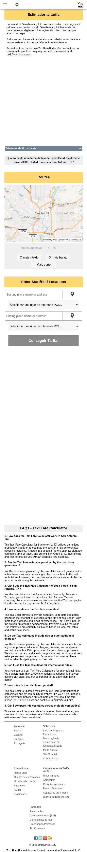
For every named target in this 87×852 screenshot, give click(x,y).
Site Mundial (50, 754)
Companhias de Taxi (41, 819)
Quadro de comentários (27, 777)
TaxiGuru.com (37, 828)
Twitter (17, 789)
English (18, 730)
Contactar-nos (51, 758)
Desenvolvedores (39, 815)
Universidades (51, 775)
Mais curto (44, 264)
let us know (19, 700)
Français (18, 739)
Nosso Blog (20, 772)
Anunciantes (37, 811)
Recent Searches (52, 788)
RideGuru (48, 714)
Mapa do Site (50, 750)
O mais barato (58, 257)
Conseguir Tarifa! (43, 340)
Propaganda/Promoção (42, 824)
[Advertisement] (43, 99)
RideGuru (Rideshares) (56, 797)
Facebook (19, 785)
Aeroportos (49, 780)
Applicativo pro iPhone (55, 792)
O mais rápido (29, 257)
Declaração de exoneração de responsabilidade (52, 742)
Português (19, 743)
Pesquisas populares (54, 784)
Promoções (20, 794)
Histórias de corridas (25, 781)
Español (18, 734)
